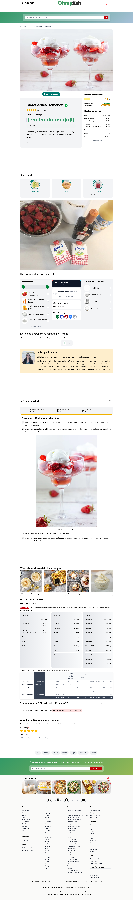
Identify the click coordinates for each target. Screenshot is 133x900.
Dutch (92, 827)
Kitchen (67, 9)
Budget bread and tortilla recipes (77, 815)
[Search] (106, 17)
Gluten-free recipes (28, 848)
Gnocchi (47, 835)
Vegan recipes (94, 875)
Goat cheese (49, 837)
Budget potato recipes (74, 819)
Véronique (51, 352)
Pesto (46, 852)
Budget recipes (72, 821)
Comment (24, 734)
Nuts (46, 848)
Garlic (46, 832)
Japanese (93, 840)
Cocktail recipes (72, 835)
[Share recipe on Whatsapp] (57, 317)
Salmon (47, 859)
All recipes (35, 9)
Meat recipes (94, 873)
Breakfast (25, 813)
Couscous (48, 826)
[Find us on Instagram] (23, 3)
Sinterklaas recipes (73, 861)
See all (106, 778)
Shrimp (47, 861)
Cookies (70, 837)
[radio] (21, 731)
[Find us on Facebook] (28, 3)
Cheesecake (71, 830)
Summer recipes (95, 815)
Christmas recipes (27, 840)
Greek (92, 831)
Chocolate (48, 821)
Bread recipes (71, 813)
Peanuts (47, 850)
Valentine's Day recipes (74, 872)
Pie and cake (26, 821)
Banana (47, 815)
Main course (26, 819)
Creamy (46, 753)
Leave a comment (108, 703)
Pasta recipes (71, 848)
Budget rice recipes (73, 824)
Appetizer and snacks (74, 810)
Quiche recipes (72, 855)
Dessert (56, 753)
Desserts (34, 26)
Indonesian (93, 836)
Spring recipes (94, 813)
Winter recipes (94, 817)
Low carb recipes (27, 850)
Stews (69, 864)
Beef (46, 819)
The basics (70, 868)
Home (22, 26)
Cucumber (48, 830)
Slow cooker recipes (96, 863)
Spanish (92, 847)
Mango (47, 841)
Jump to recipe (52, 94)
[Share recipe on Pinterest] (66, 317)
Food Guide (80, 9)
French (92, 829)
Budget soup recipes (73, 826)
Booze (93, 753)
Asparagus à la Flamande (35, 194)
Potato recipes (71, 852)
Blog (90, 9)
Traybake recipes (72, 870)
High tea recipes (72, 839)
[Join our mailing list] (31, 3)
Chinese (92, 825)
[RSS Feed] (33, 3)
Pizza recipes (71, 850)
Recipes (27, 26)
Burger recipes (72, 828)
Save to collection (62, 303)
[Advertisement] (66, 160)
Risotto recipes (72, 859)
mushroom (48, 844)
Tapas (69, 866)
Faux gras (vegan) (66, 194)
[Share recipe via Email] (75, 317)
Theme (56, 9)
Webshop (98, 9)
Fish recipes (94, 870)
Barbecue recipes (95, 859)
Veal (46, 868)
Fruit (37, 753)
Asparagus (48, 813)
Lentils (47, 839)
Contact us (88, 881)
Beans (47, 817)
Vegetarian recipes (96, 877)
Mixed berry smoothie (98, 194)
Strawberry (83, 753)
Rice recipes (71, 857)
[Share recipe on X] (70, 317)
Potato (47, 855)
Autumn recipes (95, 810)
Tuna (46, 864)
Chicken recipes (72, 832)
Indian (92, 833)
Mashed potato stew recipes (76, 844)
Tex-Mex (92, 851)
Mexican (92, 842)
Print (111, 400)
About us (98, 881)
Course (46, 9)
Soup (23, 830)
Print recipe (59, 306)
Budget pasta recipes (74, 817)
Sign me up (95, 768)
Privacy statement (49, 881)
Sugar (73, 753)
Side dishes (25, 828)
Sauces (24, 826)
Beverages (25, 810)
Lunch (24, 817)
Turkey (47, 866)
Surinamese (93, 849)
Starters (24, 832)
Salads (24, 824)
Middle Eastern (94, 844)
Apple (46, 810)
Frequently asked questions (70, 881)
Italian (92, 838)
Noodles (47, 846)
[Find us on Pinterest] (26, 3)
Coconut (47, 824)
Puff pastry (48, 857)
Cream (64, 753)
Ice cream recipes (72, 841)
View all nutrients (97, 140)
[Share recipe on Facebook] (62, 317)
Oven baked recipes (73, 846)
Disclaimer (35, 881)
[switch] (55, 294)
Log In (109, 3)
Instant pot (93, 861)
